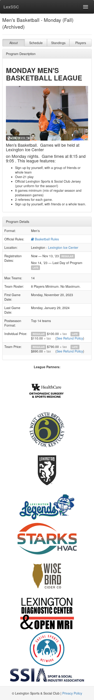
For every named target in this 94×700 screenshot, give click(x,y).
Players (80, 42)
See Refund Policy (70, 338)
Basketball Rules (46, 239)
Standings (58, 42)
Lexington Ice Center (63, 247)
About (13, 42)
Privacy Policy (72, 693)
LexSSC (11, 7)
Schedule (36, 42)
